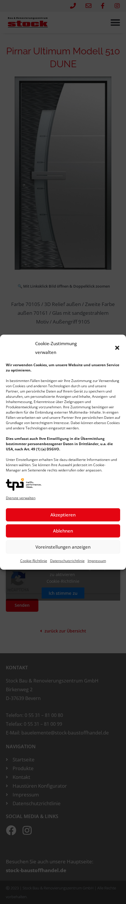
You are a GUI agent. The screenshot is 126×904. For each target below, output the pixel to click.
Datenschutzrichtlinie (67, 560)
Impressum (97, 560)
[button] (117, 347)
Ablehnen (63, 531)
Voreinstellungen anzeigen (63, 547)
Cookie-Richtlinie (33, 560)
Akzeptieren (63, 515)
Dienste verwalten (20, 497)
